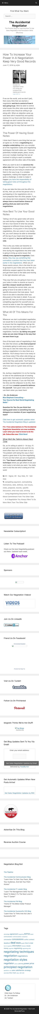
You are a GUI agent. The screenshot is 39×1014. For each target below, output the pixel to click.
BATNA (27, 934)
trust (14, 973)
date (14, 485)
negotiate (11, 948)
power (26, 963)
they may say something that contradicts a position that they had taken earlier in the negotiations (19, 260)
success (6, 973)
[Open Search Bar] (36, 3)
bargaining (21, 934)
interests (24, 946)
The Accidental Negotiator (19, 23)
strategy (28, 970)
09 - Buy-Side (19, 476)
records (19, 488)
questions (6, 970)
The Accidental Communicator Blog (17, 877)
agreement (14, 934)
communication (8, 936)
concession (7, 939)
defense (20, 485)
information (16, 946)
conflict (26, 939)
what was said (17, 491)
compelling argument (13, 482)
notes (5, 488)
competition (24, 936)
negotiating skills (26, 948)
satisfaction (20, 970)
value (17, 973)
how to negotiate (8, 946)
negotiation (10, 955)
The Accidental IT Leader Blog (15, 889)
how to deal (29, 943)
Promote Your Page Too (19, 668)
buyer (31, 934)
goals (23, 943)
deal (13, 942)
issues (28, 946)
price (32, 963)
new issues (28, 485)
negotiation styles (15, 959)
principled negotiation (18, 967)
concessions (17, 939)
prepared (11, 488)
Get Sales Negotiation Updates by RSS (19, 793)
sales (13, 970)
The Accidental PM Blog (13, 901)
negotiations (23, 956)
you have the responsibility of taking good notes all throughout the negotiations (17, 182)
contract (31, 939)
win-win (22, 973)
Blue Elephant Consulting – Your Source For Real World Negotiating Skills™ (18, 400)
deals (18, 943)
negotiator (9, 963)
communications (17, 936)
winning (27, 491)
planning (20, 963)
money (6, 948)
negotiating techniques (19, 951)
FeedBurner (24, 767)
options (16, 963)
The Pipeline (8, 872)
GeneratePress (19, 1011)
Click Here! (23, 434)
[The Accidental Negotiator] (19, 646)
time (10, 973)
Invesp (22, 730)
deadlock (7, 943)
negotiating (18, 948)
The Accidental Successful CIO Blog (17, 911)
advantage (6, 934)
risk (10, 970)
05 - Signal (9, 476)
